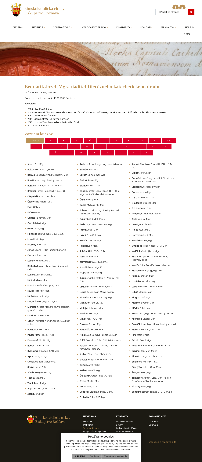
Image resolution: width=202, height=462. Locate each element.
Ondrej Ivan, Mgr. (146, 251)
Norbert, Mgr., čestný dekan (44, 180)
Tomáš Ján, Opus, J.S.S (43, 285)
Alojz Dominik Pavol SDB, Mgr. (98, 335)
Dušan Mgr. (89, 313)
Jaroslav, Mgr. (144, 281)
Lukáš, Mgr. (36, 378)
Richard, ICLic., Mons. (41, 388)
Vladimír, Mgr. (37, 280)
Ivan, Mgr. (36, 228)
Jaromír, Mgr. (38, 296)
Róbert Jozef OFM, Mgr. (149, 246)
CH (168, 141)
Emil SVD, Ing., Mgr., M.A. (147, 271)
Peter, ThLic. (142, 208)
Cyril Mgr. (36, 164)
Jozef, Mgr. (90, 186)
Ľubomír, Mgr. (91, 308)
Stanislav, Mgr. (38, 261)
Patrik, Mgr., (142, 308)
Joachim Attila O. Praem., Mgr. (47, 175)
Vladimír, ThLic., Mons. (96, 392)
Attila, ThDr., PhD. (92, 251)
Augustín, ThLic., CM (147, 356)
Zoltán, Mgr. (91, 324)
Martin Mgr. (142, 192)
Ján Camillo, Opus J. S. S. (45, 234)
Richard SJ (142, 224)
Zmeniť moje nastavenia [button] (115, 456)
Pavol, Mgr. (142, 240)
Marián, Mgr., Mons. (41, 362)
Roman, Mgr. (143, 276)
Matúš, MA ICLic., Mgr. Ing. (45, 186)
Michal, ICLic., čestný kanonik (46, 250)
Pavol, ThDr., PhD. (94, 262)
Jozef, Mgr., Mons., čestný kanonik (154, 324)
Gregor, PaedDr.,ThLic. (96, 376)
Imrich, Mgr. (90, 240)
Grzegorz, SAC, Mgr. (43, 351)
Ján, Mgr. (36, 239)
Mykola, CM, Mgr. (92, 205)
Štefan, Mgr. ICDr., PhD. (43, 301)
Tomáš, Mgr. (141, 297)
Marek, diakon (37, 212)
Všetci (35, 141)
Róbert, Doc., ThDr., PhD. (95, 354)
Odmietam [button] (94, 456)
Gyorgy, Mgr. (37, 356)
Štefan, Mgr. (141, 173)
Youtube (153, 425)
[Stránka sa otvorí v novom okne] (182, 8)
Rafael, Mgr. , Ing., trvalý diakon (101, 164)
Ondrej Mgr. (143, 319)
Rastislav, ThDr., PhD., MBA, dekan (100, 340)
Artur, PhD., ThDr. (41, 196)
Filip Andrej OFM (39, 202)
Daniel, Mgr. (89, 170)
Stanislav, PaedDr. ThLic (147, 287)
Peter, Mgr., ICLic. (93, 267)
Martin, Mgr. (89, 257)
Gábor (33, 207)
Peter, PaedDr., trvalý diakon (151, 265)
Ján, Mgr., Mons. (144, 351)
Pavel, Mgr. (90, 180)
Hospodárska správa (94, 432)
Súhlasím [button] (80, 456)
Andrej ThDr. (89, 200)
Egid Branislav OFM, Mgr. (96, 224)
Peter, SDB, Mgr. (93, 397)
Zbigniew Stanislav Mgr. (96, 360)
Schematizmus (91, 428)
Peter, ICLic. (91, 303)
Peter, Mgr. (142, 386)
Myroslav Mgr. (39, 372)
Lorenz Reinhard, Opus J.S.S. (46, 191)
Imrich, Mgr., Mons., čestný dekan (152, 313)
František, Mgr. (91, 235)
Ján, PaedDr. (91, 330)
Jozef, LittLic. (141, 335)
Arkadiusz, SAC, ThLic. (146, 330)
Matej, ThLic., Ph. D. (40, 335)
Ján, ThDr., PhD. (39, 275)
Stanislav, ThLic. (143, 198)
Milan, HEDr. (37, 255)
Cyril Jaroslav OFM (146, 187)
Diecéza (87, 422)
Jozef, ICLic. (89, 386)
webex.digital (169, 442)
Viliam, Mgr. (38, 330)
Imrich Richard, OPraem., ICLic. (151, 346)
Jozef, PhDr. (37, 367)
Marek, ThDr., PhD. (144, 362)
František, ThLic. (39, 316)
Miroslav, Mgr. (38, 291)
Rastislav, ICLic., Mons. (147, 367)
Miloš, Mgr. (36, 223)
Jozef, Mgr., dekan (146, 214)
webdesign (155, 442)
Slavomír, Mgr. (143, 303)
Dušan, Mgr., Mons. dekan (97, 292)
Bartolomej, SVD (92, 175)
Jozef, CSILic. (90, 365)
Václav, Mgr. (141, 219)
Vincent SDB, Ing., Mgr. (96, 297)
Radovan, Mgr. (39, 218)
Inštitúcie (88, 425)
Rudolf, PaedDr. (94, 219)
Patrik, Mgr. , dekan (41, 170)
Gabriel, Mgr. (144, 203)
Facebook (154, 422)
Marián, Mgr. (91, 273)
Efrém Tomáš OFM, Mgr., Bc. (152, 392)
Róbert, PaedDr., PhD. (96, 287)
